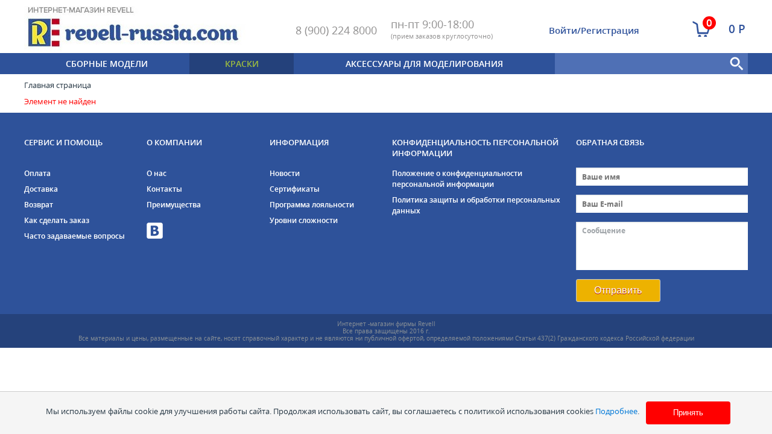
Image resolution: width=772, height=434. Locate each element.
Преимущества (174, 205)
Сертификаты (295, 189)
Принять (688, 412)
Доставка (41, 189)
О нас (156, 173)
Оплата (37, 173)
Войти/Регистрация (594, 30)
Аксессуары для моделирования (424, 63)
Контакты (164, 189)
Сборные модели (107, 63)
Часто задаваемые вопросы (74, 236)
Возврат (38, 205)
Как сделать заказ (56, 220)
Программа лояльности (312, 205)
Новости (285, 173)
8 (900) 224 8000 (336, 30)
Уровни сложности (304, 220)
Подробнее (616, 411)
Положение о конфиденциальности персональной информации (457, 178)
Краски (242, 63)
